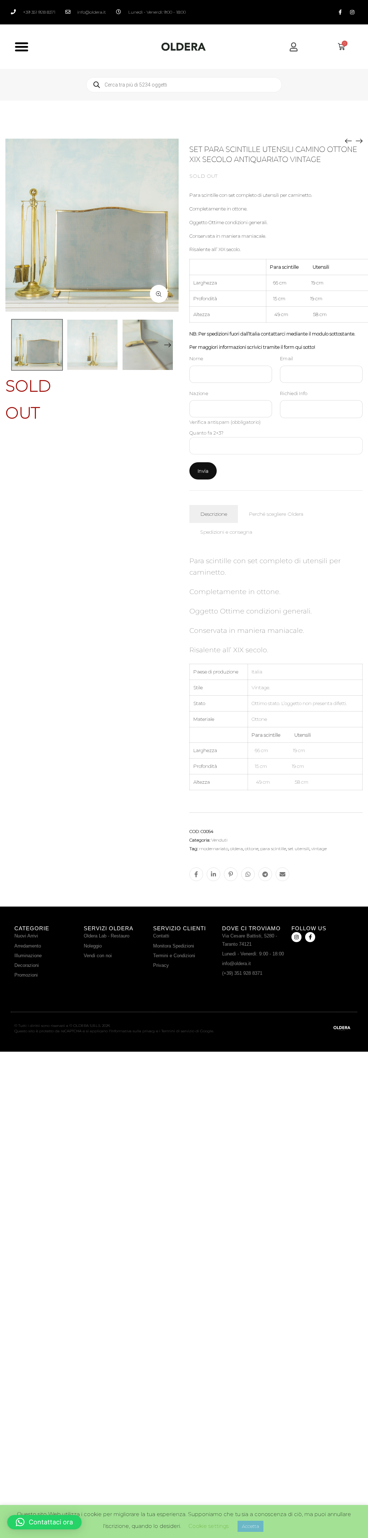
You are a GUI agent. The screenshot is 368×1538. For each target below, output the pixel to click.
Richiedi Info (293, 393)
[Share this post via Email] (282, 874)
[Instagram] (352, 12)
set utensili (298, 848)
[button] (21, 46)
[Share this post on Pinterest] (231, 874)
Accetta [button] (250, 1526)
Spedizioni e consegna (226, 532)
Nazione (198, 393)
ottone (251, 848)
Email (286, 358)
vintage (319, 848)
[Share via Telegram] (265, 874)
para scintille (273, 848)
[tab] (213, 514)
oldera (236, 848)
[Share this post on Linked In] (213, 874)
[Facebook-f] (340, 12)
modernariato (213, 848)
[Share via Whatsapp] (248, 874)
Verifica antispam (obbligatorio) (225, 422)
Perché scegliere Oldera (276, 514)
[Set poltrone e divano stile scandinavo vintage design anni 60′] (359, 140)
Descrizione (213, 514)
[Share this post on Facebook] (196, 874)
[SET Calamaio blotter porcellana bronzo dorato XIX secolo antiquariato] (348, 140)
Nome (196, 358)
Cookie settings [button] (208, 1526)
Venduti (219, 840)
